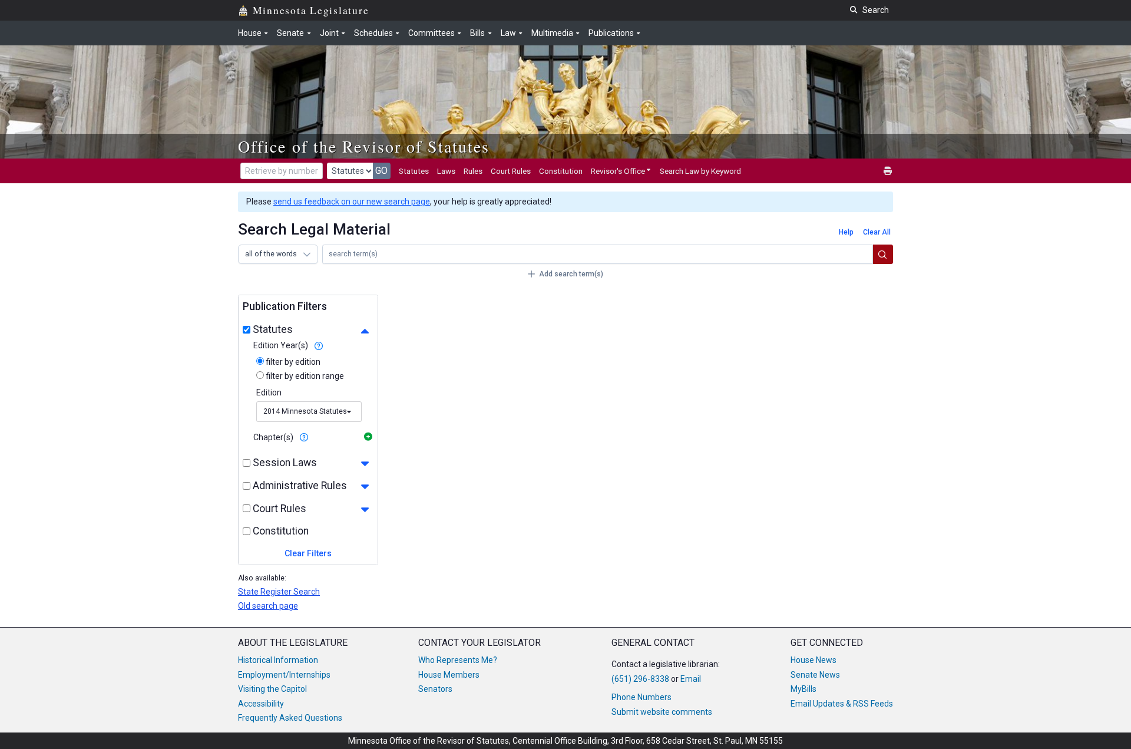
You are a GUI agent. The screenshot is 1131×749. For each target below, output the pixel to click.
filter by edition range (304, 376)
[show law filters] (364, 464)
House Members (448, 674)
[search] (883, 255)
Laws (446, 171)
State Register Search (279, 591)
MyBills (803, 689)
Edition (269, 392)
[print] (888, 171)
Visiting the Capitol (272, 689)
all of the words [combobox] (271, 254)
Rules (473, 171)
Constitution (561, 171)
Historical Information (278, 660)
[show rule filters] (364, 487)
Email (690, 679)
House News (813, 660)
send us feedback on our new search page (351, 201)
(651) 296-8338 (640, 679)
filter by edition (292, 362)
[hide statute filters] (364, 331)
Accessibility (261, 703)
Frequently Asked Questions (290, 717)
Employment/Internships (284, 674)
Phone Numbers (641, 697)
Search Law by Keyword (700, 171)
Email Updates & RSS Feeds (842, 703)
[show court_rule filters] (364, 509)
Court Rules (511, 171)
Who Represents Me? (457, 660)
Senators (435, 689)
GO (381, 170)
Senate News (815, 674)
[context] (318, 345)
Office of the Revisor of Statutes (364, 146)
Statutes (414, 171)
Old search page (268, 606)
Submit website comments (661, 712)
